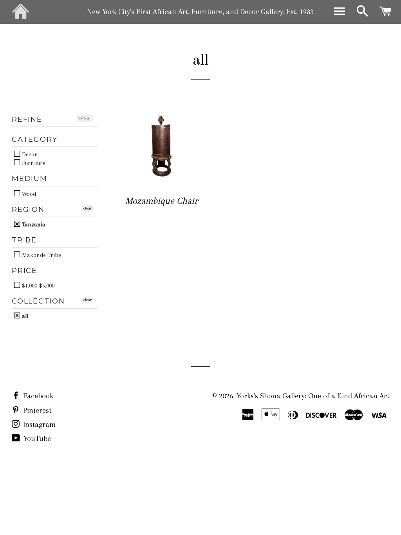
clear (87, 208)
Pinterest (36, 410)
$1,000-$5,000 (37, 285)
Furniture (32, 162)
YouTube (36, 438)
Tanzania (32, 224)
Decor (28, 154)
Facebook (37, 396)
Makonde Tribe (40, 254)
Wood (28, 193)
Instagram (38, 424)
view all (85, 118)
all (24, 316)
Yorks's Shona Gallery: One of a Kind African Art (313, 396)
